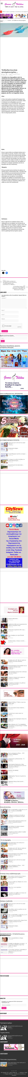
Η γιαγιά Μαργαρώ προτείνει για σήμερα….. (17, 453)
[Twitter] (16, 1071)
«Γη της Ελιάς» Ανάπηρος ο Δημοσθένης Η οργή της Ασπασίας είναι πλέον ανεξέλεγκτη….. (17, 951)
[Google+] (13, 1071)
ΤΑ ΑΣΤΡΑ (18, 74)
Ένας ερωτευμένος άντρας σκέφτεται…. (16, 707)
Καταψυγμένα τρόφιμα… (13, 448)
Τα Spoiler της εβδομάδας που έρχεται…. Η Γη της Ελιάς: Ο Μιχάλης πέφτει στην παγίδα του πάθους (17, 945)
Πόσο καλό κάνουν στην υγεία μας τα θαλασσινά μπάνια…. (16, 1063)
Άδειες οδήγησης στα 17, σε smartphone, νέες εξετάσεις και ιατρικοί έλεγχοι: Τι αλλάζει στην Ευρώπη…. (17, 725)
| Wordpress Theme (22, 1072)
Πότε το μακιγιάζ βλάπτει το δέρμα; (15, 938)
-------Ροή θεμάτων (14, 74)
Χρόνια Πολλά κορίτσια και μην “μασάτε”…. (15, 1026)
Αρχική (1, 20)
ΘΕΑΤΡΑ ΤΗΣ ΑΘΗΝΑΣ (13, 770)
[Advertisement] (14, 53)
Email (2, 314)
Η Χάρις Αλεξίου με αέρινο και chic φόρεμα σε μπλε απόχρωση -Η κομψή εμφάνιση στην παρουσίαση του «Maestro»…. (10, 282)
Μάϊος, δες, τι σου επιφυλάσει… (15, 887)
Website (3, 318)
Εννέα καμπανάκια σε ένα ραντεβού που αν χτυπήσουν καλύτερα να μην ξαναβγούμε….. (17, 667)
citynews (4, 74)
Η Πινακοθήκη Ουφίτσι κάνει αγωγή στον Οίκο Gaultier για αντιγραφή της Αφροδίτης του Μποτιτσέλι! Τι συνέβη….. (19, 287)
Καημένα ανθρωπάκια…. (13, 618)
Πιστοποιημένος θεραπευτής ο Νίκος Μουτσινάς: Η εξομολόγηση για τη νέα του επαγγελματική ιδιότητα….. (17, 765)
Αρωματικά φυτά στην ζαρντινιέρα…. (16, 464)
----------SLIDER (7, 20)
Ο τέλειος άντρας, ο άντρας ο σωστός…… (17, 640)
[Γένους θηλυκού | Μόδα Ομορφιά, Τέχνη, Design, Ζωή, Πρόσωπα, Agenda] (14, 4)
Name (3, 310)
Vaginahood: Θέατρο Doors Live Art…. (16, 781)
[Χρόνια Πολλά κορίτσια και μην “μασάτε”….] (3, 1027)
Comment (3, 298)
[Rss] (11, 1071)
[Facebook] (14, 1071)
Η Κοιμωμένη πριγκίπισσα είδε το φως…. (17, 629)
